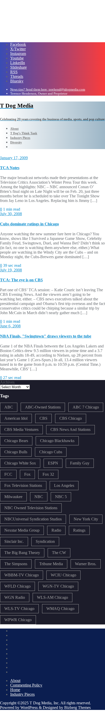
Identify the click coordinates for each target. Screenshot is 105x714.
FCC (8, 474)
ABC (8, 407)
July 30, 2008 (11, 214)
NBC (38, 496)
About (15, 680)
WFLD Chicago (17, 586)
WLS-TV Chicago (19, 608)
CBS (43, 418)
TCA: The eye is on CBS (21, 280)
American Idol (16, 418)
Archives (7, 382)
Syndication (45, 541)
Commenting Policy (26, 685)
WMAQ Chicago (60, 608)
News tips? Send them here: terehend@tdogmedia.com (47, 89)
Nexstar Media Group (22, 530)
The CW (59, 552)
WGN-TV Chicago (58, 586)
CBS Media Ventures (21, 429)
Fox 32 (48, 474)
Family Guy (79, 463)
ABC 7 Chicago (86, 407)
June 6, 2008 (10, 326)
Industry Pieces (22, 694)
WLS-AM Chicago (52, 597)
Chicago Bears (16, 441)
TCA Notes (9, 168)
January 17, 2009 (14, 158)
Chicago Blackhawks (57, 441)
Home (15, 690)
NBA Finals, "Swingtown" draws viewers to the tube (45, 336)
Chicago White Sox (20, 463)
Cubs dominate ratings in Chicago (29, 224)
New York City (86, 519)
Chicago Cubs (50, 452)
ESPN (53, 463)
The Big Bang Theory (22, 552)
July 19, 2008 (11, 270)
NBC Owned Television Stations (30, 508)
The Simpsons (15, 564)
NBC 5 (61, 496)
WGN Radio (14, 597)
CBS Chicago (70, 418)
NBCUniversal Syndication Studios (33, 519)
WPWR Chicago (18, 620)
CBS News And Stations (70, 429)
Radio (56, 530)
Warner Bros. (85, 564)
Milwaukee (13, 496)
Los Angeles (64, 485)
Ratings (79, 530)
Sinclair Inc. (14, 541)
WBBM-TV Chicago (21, 575)
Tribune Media (51, 564)
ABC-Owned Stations (43, 407)
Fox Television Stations (23, 485)
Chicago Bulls (15, 452)
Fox (27, 474)
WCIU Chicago (63, 575)
